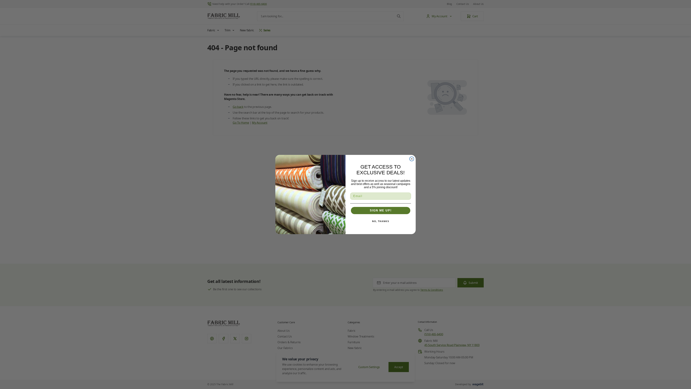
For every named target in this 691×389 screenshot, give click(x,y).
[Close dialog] (412, 159)
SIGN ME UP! (381, 210)
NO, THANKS (380, 221)
